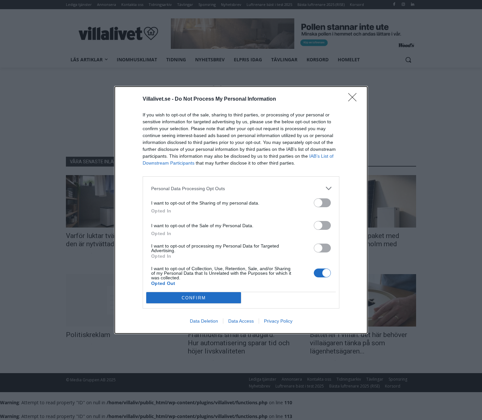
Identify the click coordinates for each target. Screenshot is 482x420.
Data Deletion (204, 321)
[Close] (354, 99)
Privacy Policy (278, 321)
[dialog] (241, 210)
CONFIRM (194, 297)
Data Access (241, 321)
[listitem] (241, 188)
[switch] (322, 202)
